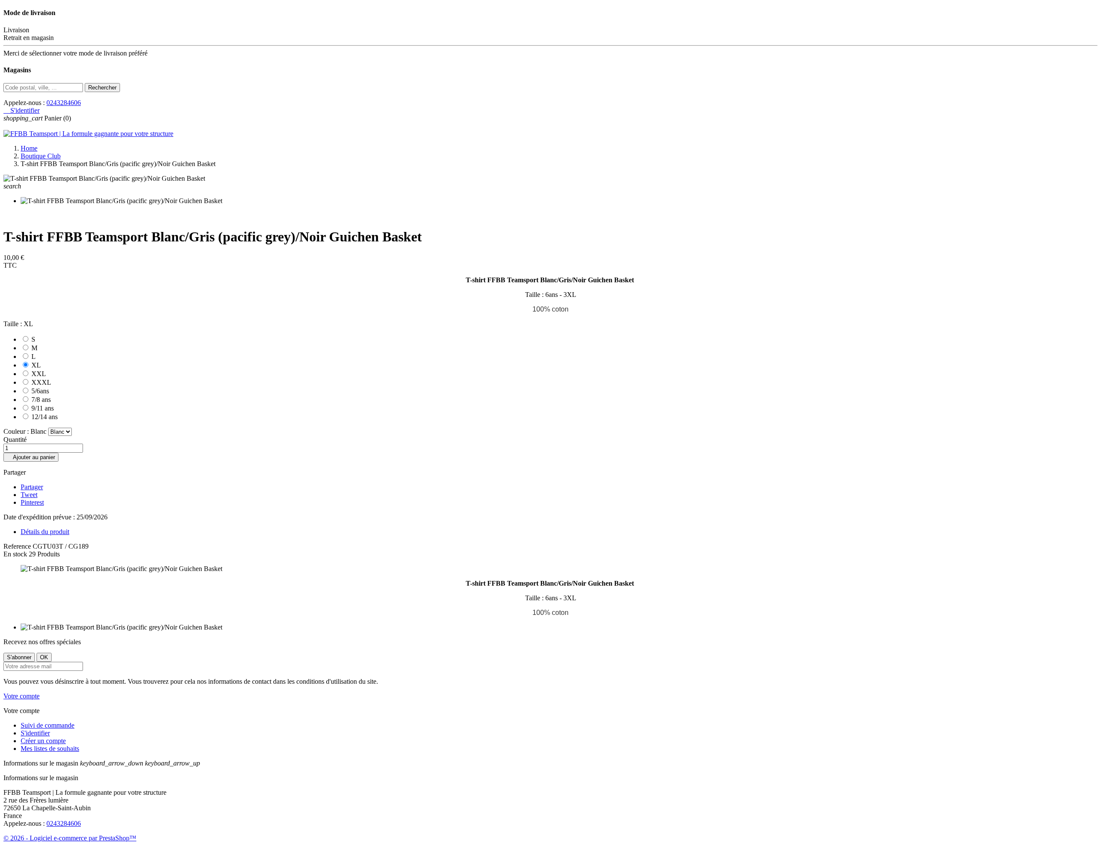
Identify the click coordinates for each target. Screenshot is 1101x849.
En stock (15, 554)
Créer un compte (43, 740)
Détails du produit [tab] (45, 531)
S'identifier (35, 733)
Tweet (29, 494)
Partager (32, 487)
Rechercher (102, 87)
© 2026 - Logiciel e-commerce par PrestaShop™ (69, 838)
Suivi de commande (47, 725)
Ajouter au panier (31, 457)
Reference (18, 546)
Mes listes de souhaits (50, 748)
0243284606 (63, 102)
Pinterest (32, 502)
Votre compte (21, 696)
